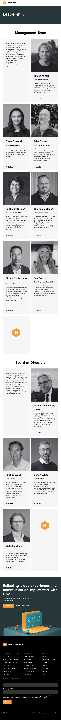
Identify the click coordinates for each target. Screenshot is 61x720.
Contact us (8, 605)
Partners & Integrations (48, 659)
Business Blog (28, 659)
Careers (44, 671)
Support (44, 665)
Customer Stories (29, 656)
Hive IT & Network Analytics (10, 662)
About (44, 656)
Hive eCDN (6, 656)
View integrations (23, 605)
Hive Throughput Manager (10, 659)
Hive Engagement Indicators (11, 668)
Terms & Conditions (32, 713)
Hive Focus (6, 674)
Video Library (28, 662)
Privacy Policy (42, 713)
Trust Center (27, 674)
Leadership (45, 668)
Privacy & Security (29, 665)
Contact (44, 662)
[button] (57, 3)
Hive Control (6, 665)
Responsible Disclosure (30, 668)
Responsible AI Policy (53, 713)
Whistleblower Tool (29, 671)
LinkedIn (38, 99)
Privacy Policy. (43, 697)
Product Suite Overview (11, 653)
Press (43, 674)
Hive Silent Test (7, 671)
